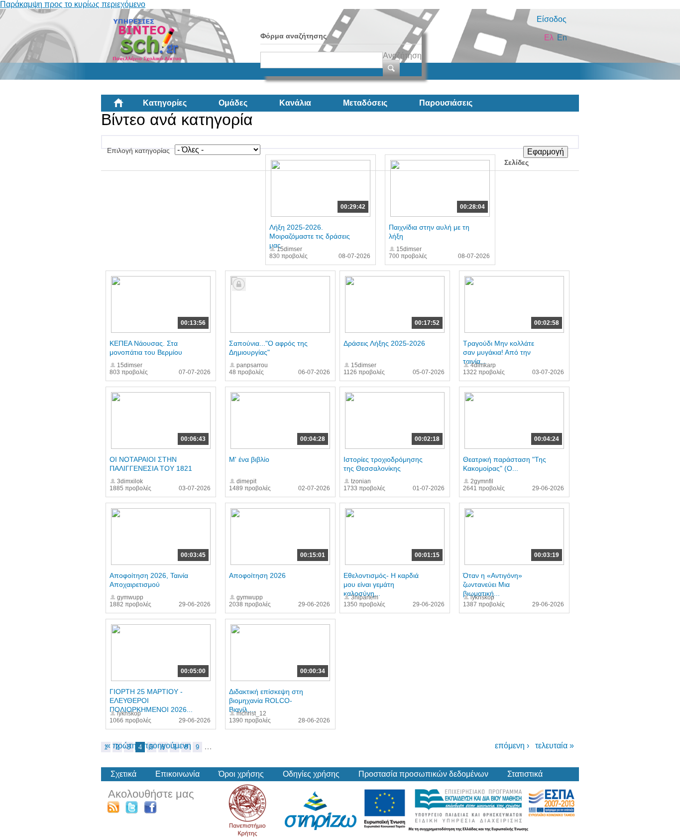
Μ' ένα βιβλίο (249, 459)
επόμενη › (512, 745)
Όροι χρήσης (241, 774)
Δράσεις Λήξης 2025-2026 (384, 343)
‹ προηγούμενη (164, 745)
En (562, 37)
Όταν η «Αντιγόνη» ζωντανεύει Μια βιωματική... (492, 584)
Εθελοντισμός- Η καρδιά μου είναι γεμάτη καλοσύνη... (381, 584)
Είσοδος (552, 19)
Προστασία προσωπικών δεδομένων (423, 774)
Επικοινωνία (177, 774)
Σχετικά (123, 774)
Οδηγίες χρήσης (311, 774)
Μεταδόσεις (365, 103)
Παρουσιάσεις (445, 103)
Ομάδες (233, 103)
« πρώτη (121, 745)
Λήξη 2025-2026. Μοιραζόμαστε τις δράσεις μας (309, 236)
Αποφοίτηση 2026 (257, 575)
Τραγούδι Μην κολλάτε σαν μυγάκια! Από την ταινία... (498, 352)
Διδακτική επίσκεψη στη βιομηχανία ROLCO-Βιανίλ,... (266, 700)
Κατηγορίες (165, 103)
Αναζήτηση (402, 55)
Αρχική (126, 106)
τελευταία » (554, 745)
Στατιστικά (525, 774)
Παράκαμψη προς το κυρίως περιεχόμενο (72, 4)
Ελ (549, 37)
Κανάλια (295, 103)
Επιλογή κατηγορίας (138, 150)
